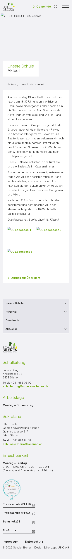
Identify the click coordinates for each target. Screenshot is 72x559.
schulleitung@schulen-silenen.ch (25, 386)
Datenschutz (34, 542)
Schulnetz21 (11, 521)
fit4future (9, 530)
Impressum (10, 542)
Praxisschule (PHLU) (17, 504)
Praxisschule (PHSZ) (17, 513)
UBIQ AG (63, 547)
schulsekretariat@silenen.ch (22, 444)
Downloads (12, 320)
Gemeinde (43, 7)
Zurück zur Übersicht (25, 278)
